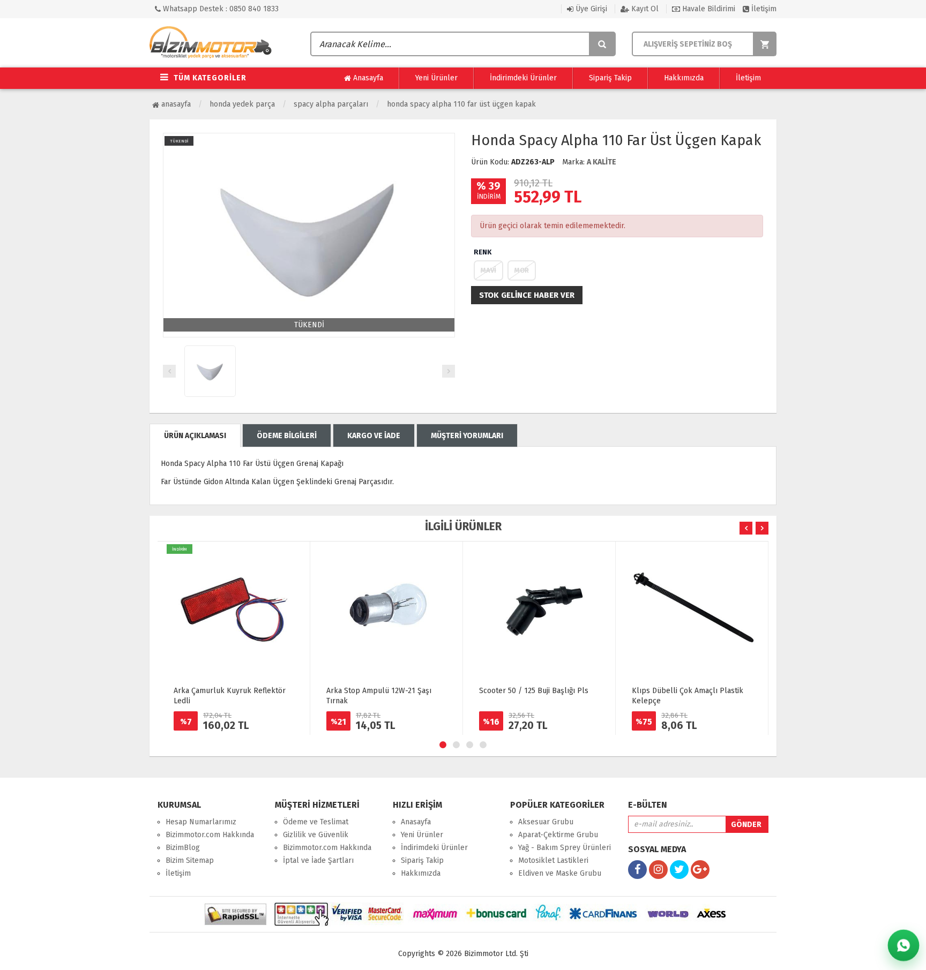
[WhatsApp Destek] (903, 945)
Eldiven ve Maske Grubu (559, 873)
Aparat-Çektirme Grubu (558, 834)
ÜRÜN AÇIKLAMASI (195, 435)
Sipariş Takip (610, 77)
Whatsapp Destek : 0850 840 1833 (220, 8)
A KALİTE (601, 162)
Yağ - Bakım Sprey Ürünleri (564, 847)
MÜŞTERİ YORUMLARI (467, 435)
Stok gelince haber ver (526, 295)
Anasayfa (367, 77)
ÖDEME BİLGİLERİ (287, 435)
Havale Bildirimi (707, 8)
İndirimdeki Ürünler (523, 77)
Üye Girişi (590, 8)
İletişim (762, 8)
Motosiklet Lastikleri (553, 860)
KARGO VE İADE (373, 435)
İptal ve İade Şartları (318, 860)
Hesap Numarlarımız (201, 821)
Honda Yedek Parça (242, 104)
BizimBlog (183, 847)
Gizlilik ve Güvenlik (315, 834)
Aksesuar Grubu (545, 821)
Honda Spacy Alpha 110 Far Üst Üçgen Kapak (461, 104)
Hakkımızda (684, 77)
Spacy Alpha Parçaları (331, 104)
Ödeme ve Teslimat (315, 821)
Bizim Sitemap (190, 860)
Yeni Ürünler (436, 77)
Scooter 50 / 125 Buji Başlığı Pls (533, 690)
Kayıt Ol (644, 8)
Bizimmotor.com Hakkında (210, 834)
